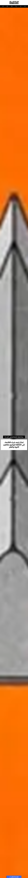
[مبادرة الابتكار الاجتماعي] (14, 2)
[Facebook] (3, 6)
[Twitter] (7, 6)
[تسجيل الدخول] (20, 6)
